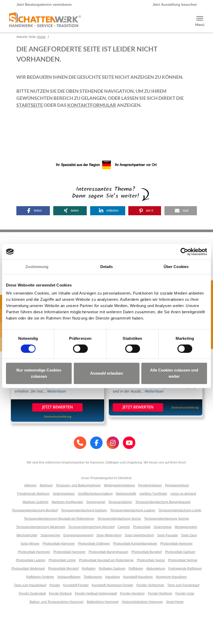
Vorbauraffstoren (69, 577)
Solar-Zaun (189, 535)
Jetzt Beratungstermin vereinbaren (44, 4)
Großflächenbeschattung (95, 494)
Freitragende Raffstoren (185, 568)
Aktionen (30, 485)
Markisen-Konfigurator (67, 502)
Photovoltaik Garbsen (180, 552)
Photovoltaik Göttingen (94, 543)
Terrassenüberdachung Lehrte (179, 510)
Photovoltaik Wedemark (28, 568)
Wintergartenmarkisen (119, 485)
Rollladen (89, 568)
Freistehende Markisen (33, 494)
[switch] (80, 348)
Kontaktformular (91, 105)
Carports (124, 527)
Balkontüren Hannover (103, 602)
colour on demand (183, 494)
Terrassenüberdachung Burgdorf (35, 510)
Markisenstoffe (126, 494)
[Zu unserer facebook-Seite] (96, 442)
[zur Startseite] (45, 25)
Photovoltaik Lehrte (62, 560)
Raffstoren (136, 568)
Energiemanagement (78, 535)
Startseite (29, 105)
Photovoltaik (141, 527)
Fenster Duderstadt (32, 593)
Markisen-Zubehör (36, 502)
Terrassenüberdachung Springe (166, 518)
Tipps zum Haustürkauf (30, 585)
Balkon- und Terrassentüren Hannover (57, 602)
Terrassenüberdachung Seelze (119, 518)
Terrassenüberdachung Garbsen (84, 510)
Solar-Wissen (30, 543)
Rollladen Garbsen (112, 568)
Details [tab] (106, 266)
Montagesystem (186, 527)
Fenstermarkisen (150, 485)
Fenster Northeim (160, 593)
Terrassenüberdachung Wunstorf (91, 527)
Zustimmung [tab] (37, 266)
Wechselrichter (26, 535)
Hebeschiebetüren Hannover (142, 602)
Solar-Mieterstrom (109, 535)
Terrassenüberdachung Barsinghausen (163, 502)
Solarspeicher (50, 535)
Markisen (46, 485)
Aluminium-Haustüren (171, 577)
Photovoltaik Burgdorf (146, 552)
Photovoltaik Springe (182, 560)
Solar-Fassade (167, 535)
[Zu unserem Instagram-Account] (112, 442)
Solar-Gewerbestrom (139, 535)
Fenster (54, 585)
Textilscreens (93, 577)
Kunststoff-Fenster (76, 585)
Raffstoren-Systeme (40, 577)
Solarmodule (163, 527)
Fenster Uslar (184, 593)
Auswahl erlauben (106, 373)
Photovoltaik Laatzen (30, 560)
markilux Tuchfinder (153, 494)
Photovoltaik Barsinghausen (108, 552)
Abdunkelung (155, 568)
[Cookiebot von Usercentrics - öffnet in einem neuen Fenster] (184, 252)
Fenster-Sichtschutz (150, 585)
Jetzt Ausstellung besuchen (174, 4)
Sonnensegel (95, 502)
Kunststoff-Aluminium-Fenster (112, 585)
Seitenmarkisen (64, 494)
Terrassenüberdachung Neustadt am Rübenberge (59, 518)
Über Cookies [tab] (176, 266)
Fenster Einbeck (60, 593)
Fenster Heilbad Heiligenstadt (96, 593)
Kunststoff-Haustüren (138, 577)
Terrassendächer (120, 502)
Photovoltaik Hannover (59, 543)
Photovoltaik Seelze (151, 560)
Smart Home (175, 602)
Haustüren (112, 577)
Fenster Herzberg (132, 593)
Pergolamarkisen (177, 485)
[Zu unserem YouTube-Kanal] (129, 442)
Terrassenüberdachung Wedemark (40, 527)
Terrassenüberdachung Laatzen (132, 510)
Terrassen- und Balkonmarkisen (78, 485)
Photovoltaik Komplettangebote (135, 543)
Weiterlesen (56, 391)
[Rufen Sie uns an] (80, 442)
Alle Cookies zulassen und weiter (174, 373)
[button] (33, 210)
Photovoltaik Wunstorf (63, 568)
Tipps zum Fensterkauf (183, 585)
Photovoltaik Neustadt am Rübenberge (106, 560)
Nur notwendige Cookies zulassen (38, 373)
